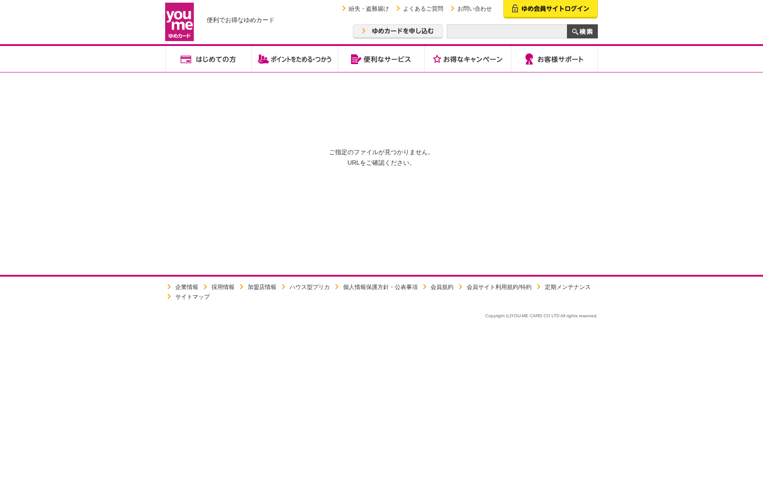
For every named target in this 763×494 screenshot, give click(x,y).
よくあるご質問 (423, 8)
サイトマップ (192, 296)
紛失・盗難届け (369, 8)
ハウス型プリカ (310, 287)
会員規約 (442, 287)
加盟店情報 (262, 287)
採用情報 (223, 287)
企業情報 (186, 287)
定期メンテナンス (568, 287)
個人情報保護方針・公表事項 (380, 287)
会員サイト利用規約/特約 (499, 287)
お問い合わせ (474, 8)
